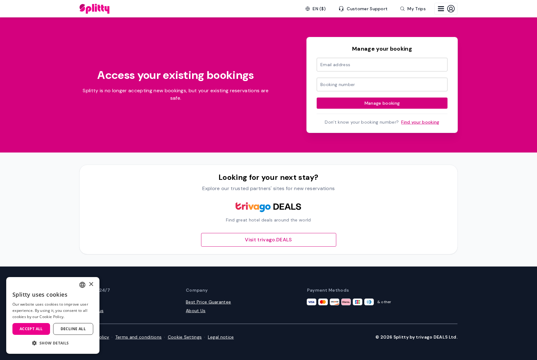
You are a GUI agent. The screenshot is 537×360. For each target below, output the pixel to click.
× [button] (91, 284)
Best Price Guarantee (208, 302)
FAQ (84, 302)
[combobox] (82, 285)
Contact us (91, 310)
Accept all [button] (31, 328)
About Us (196, 310)
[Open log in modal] (445, 9)
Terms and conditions (138, 337)
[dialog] (52, 315)
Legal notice (221, 337)
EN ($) (319, 8)
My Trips (416, 8)
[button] (52, 343)
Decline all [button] (73, 328)
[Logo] (94, 9)
